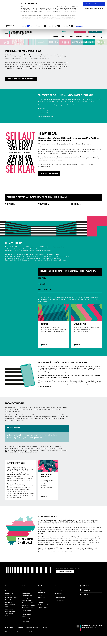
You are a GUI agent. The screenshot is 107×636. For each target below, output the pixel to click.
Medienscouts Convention (28, 605)
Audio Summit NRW (27, 593)
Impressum (20, 627)
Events (23, 586)
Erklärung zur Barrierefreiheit (33, 627)
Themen (7, 586)
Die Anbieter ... (76, 204)
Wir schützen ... (43, 204)
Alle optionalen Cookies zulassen (94, 4)
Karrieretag (42, 278)
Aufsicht (40, 595)
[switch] (44, 26)
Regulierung (41, 597)
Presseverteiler (59, 593)
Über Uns (40, 586)
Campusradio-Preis (27, 595)
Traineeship (42, 284)
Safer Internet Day (26, 619)
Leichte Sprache (68, 32)
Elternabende (25, 621)
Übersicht (44, 627)
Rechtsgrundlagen (43, 600)
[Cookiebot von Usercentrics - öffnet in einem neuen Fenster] (10, 26)
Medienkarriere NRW (27, 603)
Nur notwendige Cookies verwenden (94, 8)
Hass (6, 591)
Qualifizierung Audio (45, 290)
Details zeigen (79, 26)
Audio (6, 606)
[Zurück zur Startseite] (18, 35)
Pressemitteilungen (60, 591)
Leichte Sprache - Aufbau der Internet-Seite (15, 632)
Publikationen (31, 632)
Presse (57, 586)
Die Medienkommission (44, 605)
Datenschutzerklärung (10, 627)
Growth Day (25, 598)
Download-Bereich (59, 600)
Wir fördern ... (10, 204)
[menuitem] (55, 37)
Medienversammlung (27, 608)
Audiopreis (24, 591)
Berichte (40, 602)
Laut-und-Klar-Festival (27, 600)
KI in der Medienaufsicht (11, 597)
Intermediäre (8, 600)
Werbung (7, 616)
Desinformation (9, 609)
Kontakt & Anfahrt (43, 607)
